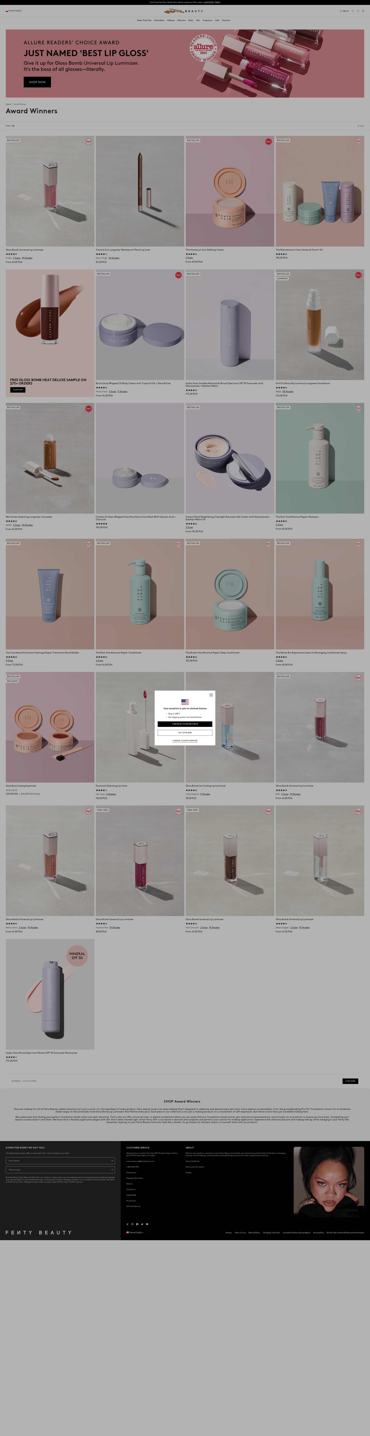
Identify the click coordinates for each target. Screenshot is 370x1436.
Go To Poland (185, 733)
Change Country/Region (185, 740)
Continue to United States (185, 724)
